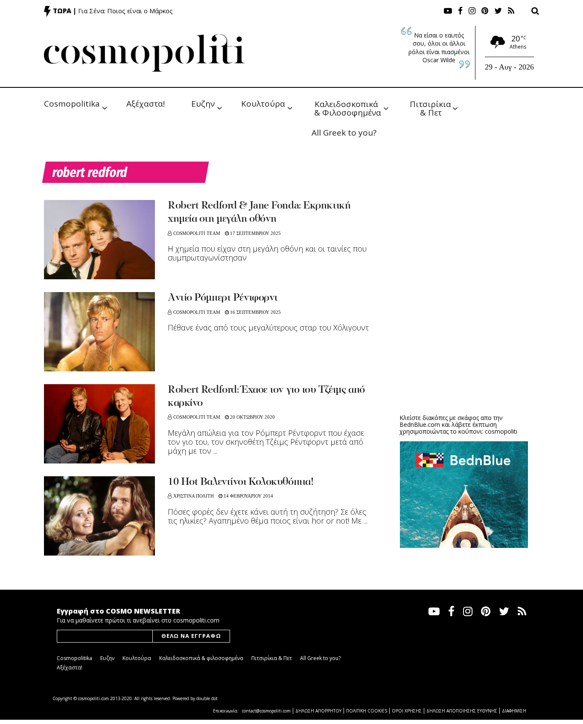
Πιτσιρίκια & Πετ (431, 107)
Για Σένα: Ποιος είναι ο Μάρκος (125, 10)
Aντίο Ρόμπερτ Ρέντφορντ (223, 298)
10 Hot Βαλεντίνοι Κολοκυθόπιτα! (240, 482)
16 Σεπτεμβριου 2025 (255, 312)
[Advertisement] (464, 341)
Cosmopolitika (72, 103)
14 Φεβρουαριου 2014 (247, 495)
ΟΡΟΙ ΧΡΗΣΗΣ (407, 711)
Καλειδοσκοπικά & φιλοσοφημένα (201, 658)
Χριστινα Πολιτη (193, 495)
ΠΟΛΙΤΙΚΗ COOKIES (366, 711)
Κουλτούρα (263, 103)
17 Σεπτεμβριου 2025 (255, 233)
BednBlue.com (419, 424)
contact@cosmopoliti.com (266, 711)
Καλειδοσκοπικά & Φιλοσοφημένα (347, 107)
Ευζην (203, 103)
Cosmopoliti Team (196, 233)
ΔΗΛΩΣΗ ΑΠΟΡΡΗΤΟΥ (318, 711)
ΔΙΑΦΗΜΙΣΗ (514, 711)
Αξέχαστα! (145, 103)
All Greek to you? (344, 132)
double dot (207, 698)
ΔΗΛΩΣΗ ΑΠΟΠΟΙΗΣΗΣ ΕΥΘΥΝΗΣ (461, 711)
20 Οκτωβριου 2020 (252, 417)
